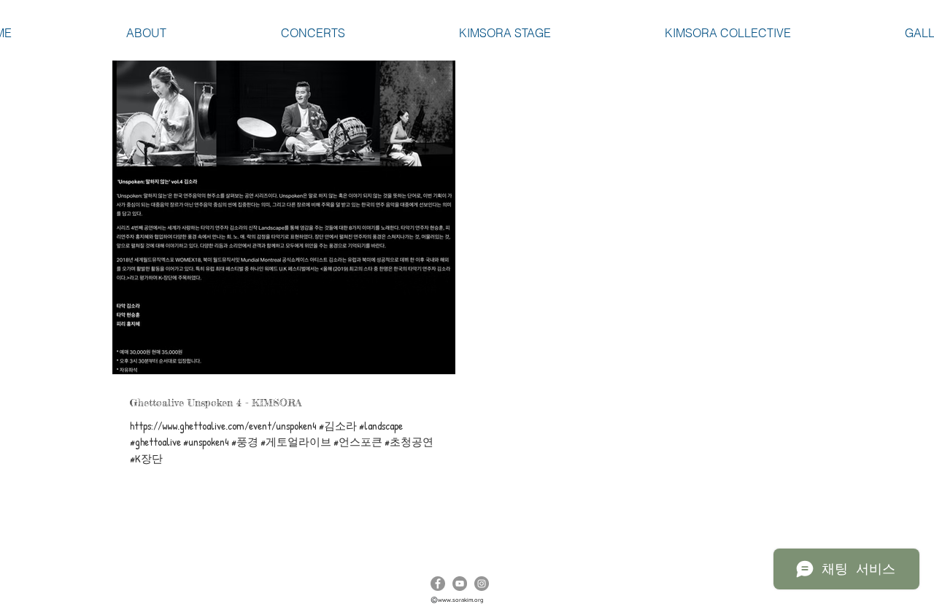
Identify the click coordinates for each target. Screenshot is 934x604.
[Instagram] (481, 583)
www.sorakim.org (461, 600)
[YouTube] (459, 583)
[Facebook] (438, 583)
